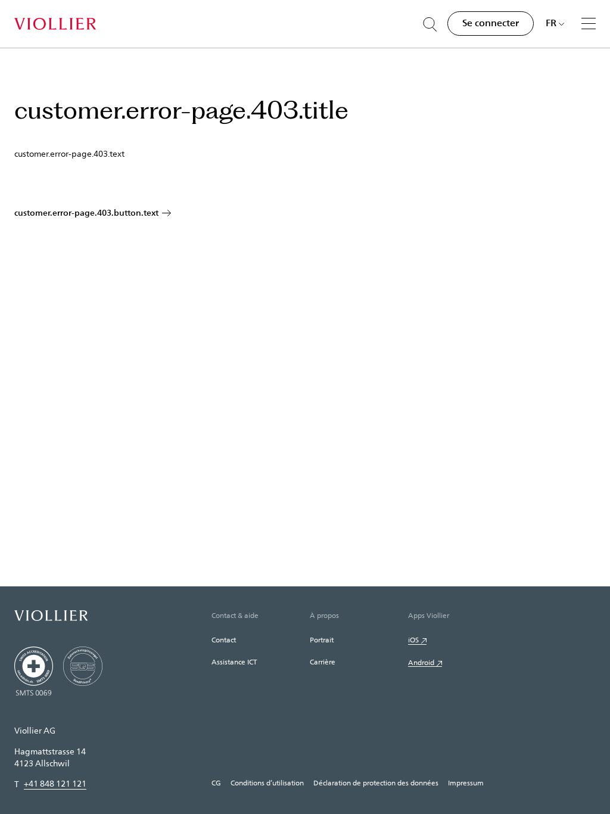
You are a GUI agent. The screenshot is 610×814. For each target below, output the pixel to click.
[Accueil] (55, 24)
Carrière (322, 661)
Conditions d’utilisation (267, 782)
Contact (223, 639)
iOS (413, 639)
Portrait (322, 639)
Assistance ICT (234, 661)
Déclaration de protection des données (375, 782)
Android (421, 662)
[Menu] (588, 23)
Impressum (466, 782)
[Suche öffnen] (430, 24)
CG (216, 782)
